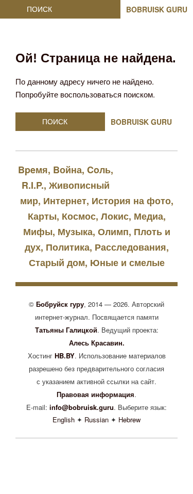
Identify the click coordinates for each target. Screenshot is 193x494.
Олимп (113, 231)
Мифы (37, 231)
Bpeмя (33, 169)
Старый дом (57, 262)
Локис (115, 216)
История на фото (131, 200)
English (63, 419)
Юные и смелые (127, 262)
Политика (68, 247)
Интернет (64, 200)
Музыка (75, 231)
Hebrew (129, 419)
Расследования (130, 247)
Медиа (148, 216)
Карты (42, 216)
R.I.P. (33, 185)
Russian (96, 419)
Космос (79, 216)
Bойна (67, 169)
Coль (99, 169)
